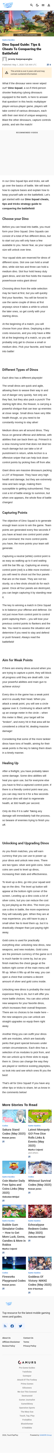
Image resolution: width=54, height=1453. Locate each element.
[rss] (5, 1326)
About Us (6, 1338)
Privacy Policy (29, 1346)
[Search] (31, 5)
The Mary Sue (27, 1412)
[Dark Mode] (37, 5)
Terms (26, 1342)
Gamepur (27, 1376)
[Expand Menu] (43, 5)
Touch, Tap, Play (27, 1416)
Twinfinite (27, 1372)
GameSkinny (27, 1404)
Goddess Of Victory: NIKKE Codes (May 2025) (40, 1280)
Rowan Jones (9, 1137)
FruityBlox (27, 1420)
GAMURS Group (46, 1435)
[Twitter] (21, 1326)
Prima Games (27, 1384)
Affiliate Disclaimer (11, 1342)
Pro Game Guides (27, 1368)
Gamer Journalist (27, 1400)
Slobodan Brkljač (10, 1196)
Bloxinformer (27, 1424)
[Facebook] (12, 1326)
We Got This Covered (27, 1392)
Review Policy (8, 1346)
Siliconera (27, 1388)
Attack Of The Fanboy (27, 1380)
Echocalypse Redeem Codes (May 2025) (38, 1228)
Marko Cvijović (35, 1149)
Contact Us (28, 1338)
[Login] (49, 5)
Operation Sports (27, 1408)
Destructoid (27, 1396)
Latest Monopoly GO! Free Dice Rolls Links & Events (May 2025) (39, 1137)
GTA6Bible (27, 1428)
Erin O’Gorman (35, 1288)
